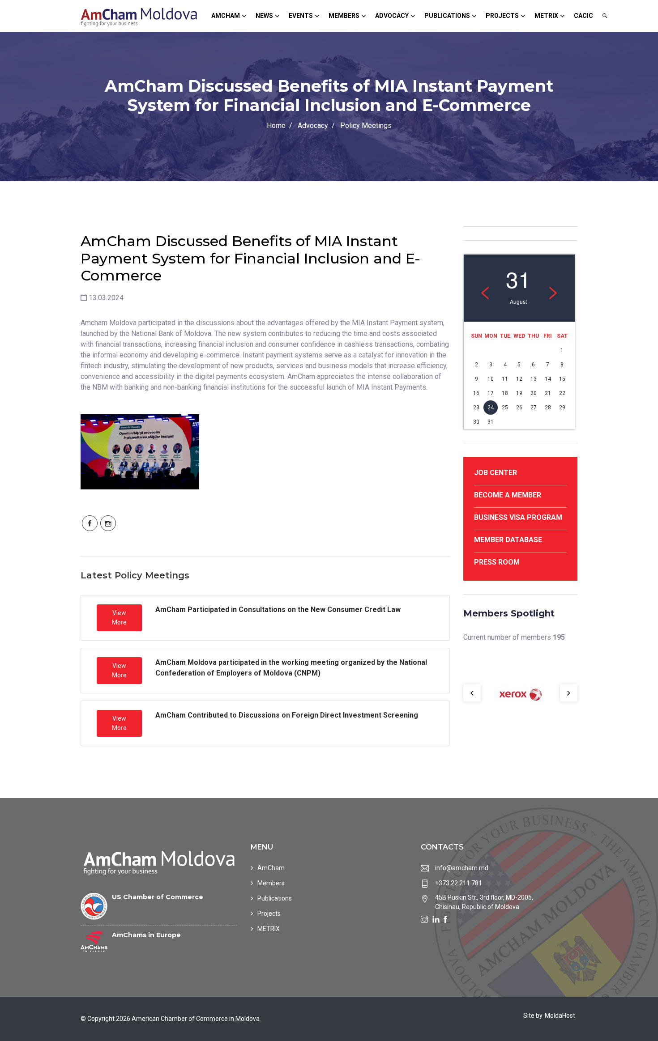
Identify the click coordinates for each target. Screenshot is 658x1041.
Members (344, 15)
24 (490, 407)
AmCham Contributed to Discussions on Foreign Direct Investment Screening (286, 715)
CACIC (583, 15)
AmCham (225, 15)
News (264, 15)
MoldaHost (560, 1015)
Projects (502, 15)
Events (301, 15)
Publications (447, 15)
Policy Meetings (366, 125)
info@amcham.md (461, 867)
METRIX (546, 15)
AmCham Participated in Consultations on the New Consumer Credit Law (278, 609)
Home (276, 125)
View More (119, 617)
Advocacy (392, 15)
